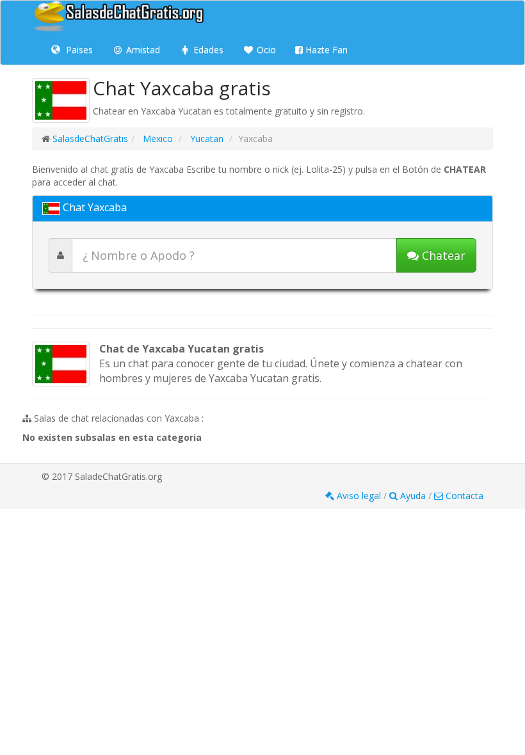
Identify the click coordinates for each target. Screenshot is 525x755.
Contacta (463, 495)
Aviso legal (359, 495)
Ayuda (413, 495)
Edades (207, 50)
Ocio (265, 50)
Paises (78, 50)
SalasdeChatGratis (90, 138)
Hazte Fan (325, 50)
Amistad (142, 50)
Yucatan (205, 138)
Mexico (156, 138)
